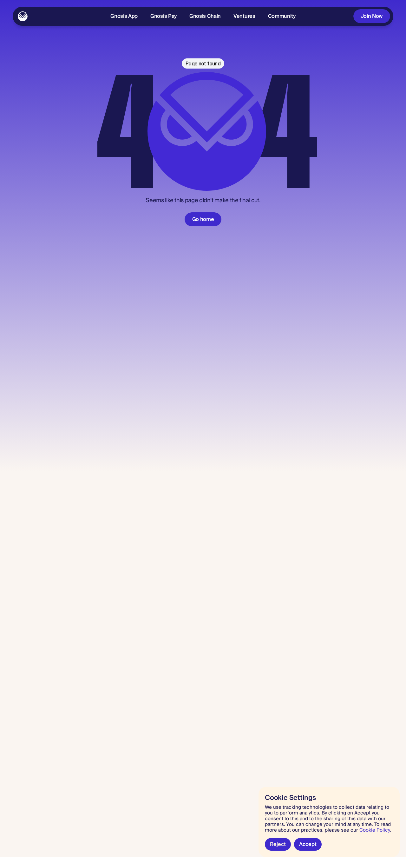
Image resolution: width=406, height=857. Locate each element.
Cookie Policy (374, 830)
